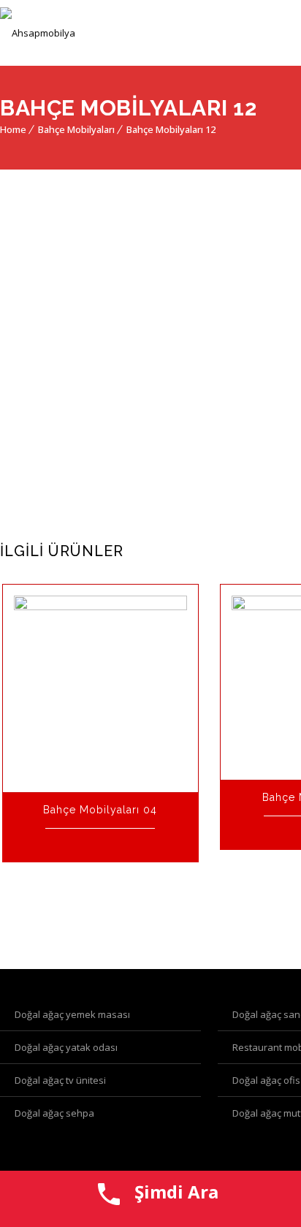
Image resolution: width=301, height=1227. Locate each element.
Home (13, 129)
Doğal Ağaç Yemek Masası (72, 1014)
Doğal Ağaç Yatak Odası (66, 1047)
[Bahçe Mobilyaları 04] (100, 688)
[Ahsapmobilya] (37, 33)
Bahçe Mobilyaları (76, 129)
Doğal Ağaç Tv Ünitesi (60, 1080)
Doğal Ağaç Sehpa (54, 1113)
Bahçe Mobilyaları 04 (100, 810)
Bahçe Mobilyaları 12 (171, 129)
